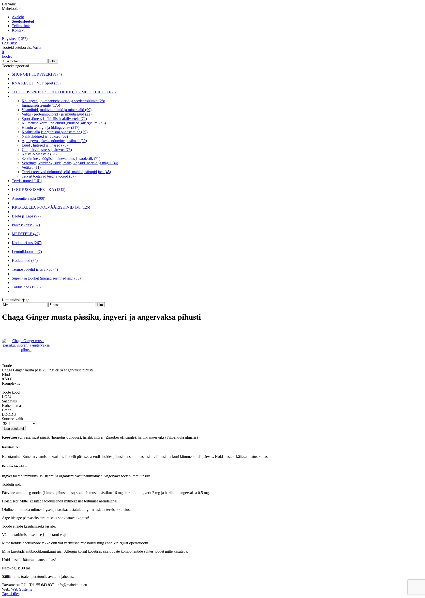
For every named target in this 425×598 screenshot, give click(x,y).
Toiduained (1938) (26, 287)
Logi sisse (9, 43)
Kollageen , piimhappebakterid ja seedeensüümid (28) (63, 101)
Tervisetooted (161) (27, 181)
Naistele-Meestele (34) (39, 154)
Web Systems (21, 589)
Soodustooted (23, 21)
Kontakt (18, 30)
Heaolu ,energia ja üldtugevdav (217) (50, 127)
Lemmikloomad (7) (27, 251)
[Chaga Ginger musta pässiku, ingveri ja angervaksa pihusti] (26, 350)
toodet (7, 54)
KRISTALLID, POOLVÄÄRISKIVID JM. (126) (51, 207)
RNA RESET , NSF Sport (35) (36, 83)
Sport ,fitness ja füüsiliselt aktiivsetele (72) (54, 118)
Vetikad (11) (31, 167)
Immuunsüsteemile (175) (41, 105)
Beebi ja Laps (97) (26, 216)
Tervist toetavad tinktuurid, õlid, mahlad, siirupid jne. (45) (66, 172)
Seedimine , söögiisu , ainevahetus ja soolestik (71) (61, 158)
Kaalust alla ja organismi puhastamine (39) (55, 132)
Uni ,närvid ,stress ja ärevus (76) (47, 150)
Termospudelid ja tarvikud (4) (35, 269)
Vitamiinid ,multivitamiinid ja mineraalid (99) (56, 110)
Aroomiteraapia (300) (28, 198)
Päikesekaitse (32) (26, 225)
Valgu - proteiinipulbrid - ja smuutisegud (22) (56, 114)
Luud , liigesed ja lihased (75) (45, 145)
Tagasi (10, 594)
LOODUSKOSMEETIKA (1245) (38, 189)
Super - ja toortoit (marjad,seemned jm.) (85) (46, 278)
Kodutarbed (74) (25, 260)
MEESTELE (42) (26, 234)
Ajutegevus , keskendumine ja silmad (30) (54, 141)
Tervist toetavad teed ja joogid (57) (49, 176)
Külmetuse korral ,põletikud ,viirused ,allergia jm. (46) (64, 123)
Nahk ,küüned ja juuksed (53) (45, 136)
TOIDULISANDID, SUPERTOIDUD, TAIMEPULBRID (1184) (64, 92)
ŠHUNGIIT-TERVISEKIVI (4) (37, 74)
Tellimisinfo (21, 26)
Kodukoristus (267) (27, 243)
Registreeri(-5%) (15, 38)
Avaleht (18, 17)
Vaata (37, 47)
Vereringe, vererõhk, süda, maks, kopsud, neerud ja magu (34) (70, 163)
